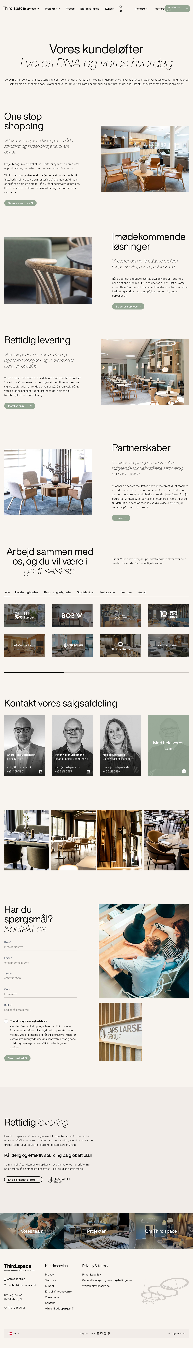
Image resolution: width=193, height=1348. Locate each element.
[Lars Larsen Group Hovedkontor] (72, 645)
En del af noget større (58, 1291)
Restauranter (108, 592)
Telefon (8, 973)
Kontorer (127, 592)
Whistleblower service (96, 1285)
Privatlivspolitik (91, 1274)
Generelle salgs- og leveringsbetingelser (107, 1280)
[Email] (109, 1333)
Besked (8, 1005)
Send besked (16, 1058)
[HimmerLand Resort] (120, 645)
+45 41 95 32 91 (15, 771)
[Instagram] (105, 1333)
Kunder (109, 8)
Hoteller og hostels (27, 592)
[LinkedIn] (98, 1333)
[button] (169, 1157)
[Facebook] (101, 1333)
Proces (70, 8)
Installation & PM (18, 405)
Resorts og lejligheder (57, 592)
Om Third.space (161, 1231)
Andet (142, 592)
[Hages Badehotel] (168, 645)
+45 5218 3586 (111, 771)
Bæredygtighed (89, 8)
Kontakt (140, 8)
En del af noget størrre (22, 1179)
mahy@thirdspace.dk (116, 767)
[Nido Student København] (120, 615)
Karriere (159, 8)
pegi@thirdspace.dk (67, 767)
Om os (121, 8)
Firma (7, 989)
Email (8, 957)
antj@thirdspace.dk (19, 767)
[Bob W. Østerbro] (72, 615)
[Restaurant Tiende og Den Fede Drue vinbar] (168, 615)
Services (30, 8)
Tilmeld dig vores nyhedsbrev (28, 1021)
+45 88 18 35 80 (16, 1279)
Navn (7, 942)
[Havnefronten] (24, 615)
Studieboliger (85, 592)
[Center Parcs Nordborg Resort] (24, 645)
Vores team (32, 1231)
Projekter (51, 8)
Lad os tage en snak (173, 8)
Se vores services (19, 203)
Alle (7, 592)
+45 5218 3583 (63, 771)
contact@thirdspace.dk (22, 1285)
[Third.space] (14, 8)
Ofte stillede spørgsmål (59, 1308)
